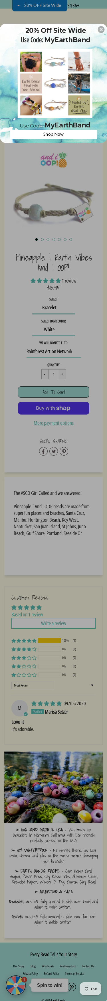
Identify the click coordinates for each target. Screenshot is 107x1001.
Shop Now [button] (53, 134)
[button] (101, 29)
